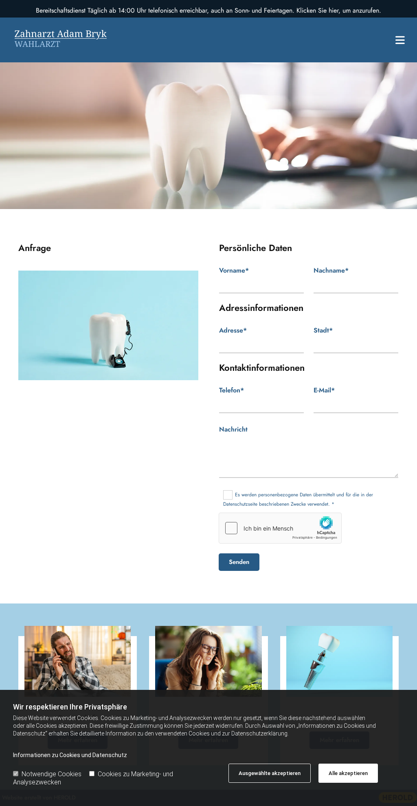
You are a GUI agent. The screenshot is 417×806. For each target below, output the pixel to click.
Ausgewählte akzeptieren (270, 773)
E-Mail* (324, 390)
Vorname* (234, 270)
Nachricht (233, 429)
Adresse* (233, 330)
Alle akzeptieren (348, 773)
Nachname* (331, 270)
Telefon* (231, 390)
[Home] (73, 40)
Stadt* (323, 330)
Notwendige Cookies (51, 774)
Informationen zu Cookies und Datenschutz (70, 755)
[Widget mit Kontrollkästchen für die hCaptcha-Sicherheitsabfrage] (280, 528)
